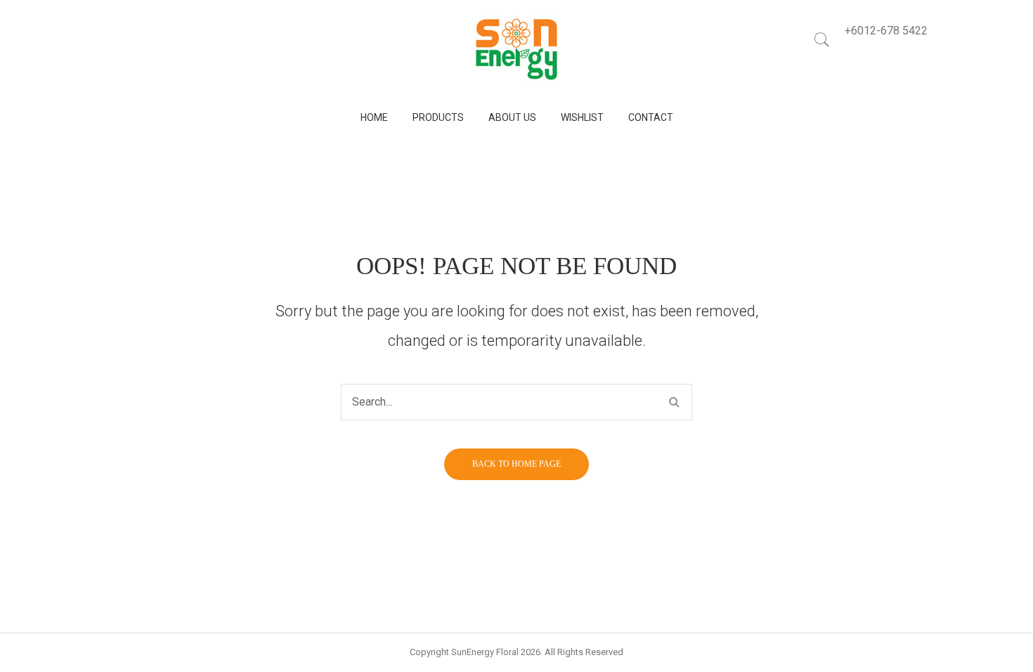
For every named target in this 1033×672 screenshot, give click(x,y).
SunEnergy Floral (485, 652)
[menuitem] (374, 117)
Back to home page (516, 464)
